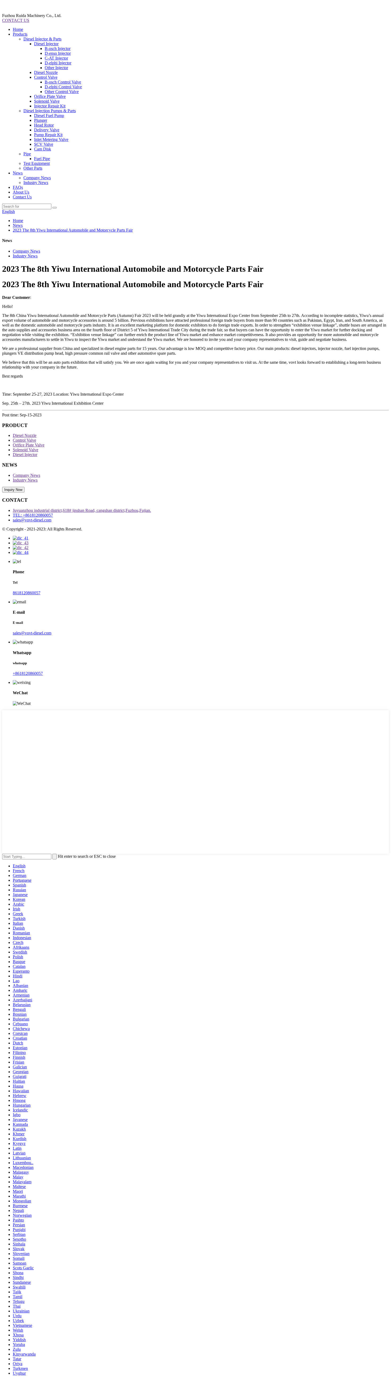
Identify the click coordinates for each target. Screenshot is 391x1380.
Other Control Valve (62, 91)
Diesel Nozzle (46, 72)
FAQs (18, 187)
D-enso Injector (58, 53)
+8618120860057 (28, 673)
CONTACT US (15, 20)
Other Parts (32, 168)
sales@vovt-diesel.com (32, 520)
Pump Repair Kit (48, 134)
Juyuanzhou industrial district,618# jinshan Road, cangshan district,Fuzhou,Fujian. (82, 510)
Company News (37, 177)
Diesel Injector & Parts (42, 39)
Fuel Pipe (42, 158)
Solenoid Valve (47, 101)
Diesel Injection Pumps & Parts (49, 110)
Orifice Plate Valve (50, 96)
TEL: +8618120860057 (33, 515)
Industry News (35, 182)
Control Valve (45, 77)
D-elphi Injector (58, 63)
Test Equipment (36, 163)
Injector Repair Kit (49, 106)
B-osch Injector (57, 48)
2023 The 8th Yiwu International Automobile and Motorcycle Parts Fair (73, 230)
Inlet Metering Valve (51, 139)
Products (20, 34)
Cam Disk (42, 149)
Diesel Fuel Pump (49, 115)
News (18, 173)
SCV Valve (43, 144)
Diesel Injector (46, 43)
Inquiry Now (13, 490)
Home (18, 29)
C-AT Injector (56, 58)
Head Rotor (44, 125)
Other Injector (56, 67)
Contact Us (22, 197)
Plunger (40, 120)
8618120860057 (26, 593)
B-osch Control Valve (63, 82)
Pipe (27, 154)
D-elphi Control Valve (63, 87)
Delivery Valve (46, 130)
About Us (21, 192)
